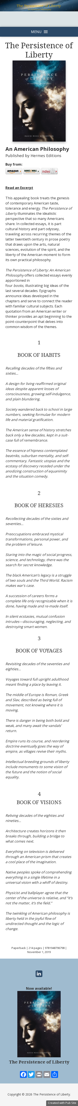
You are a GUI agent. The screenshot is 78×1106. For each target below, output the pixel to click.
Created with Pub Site (62, 1103)
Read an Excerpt (19, 187)
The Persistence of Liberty (39, 1062)
